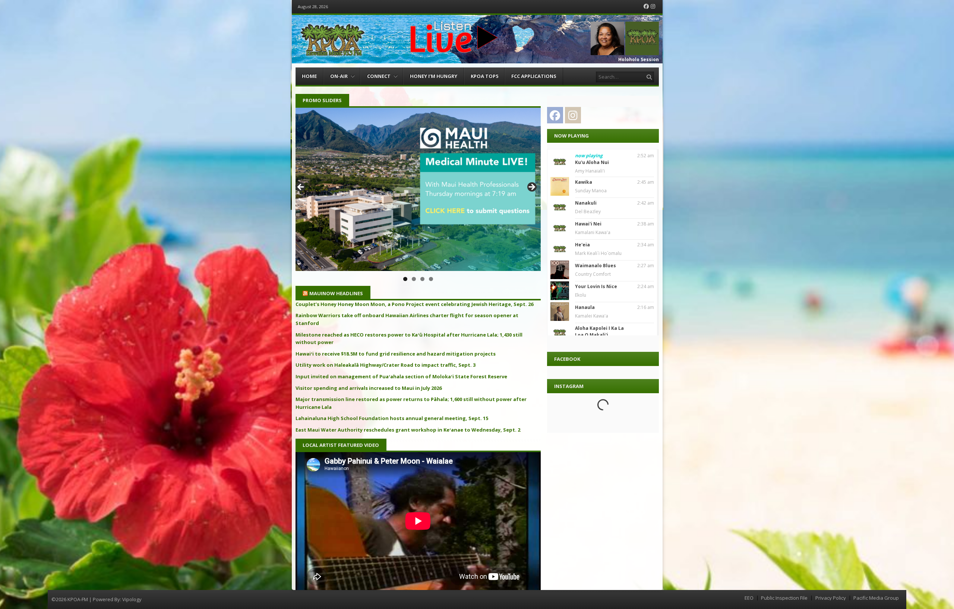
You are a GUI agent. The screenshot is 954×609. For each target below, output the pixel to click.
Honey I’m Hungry (433, 76)
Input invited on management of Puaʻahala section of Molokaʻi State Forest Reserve (401, 376)
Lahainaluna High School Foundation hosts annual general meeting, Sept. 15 (392, 418)
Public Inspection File (784, 598)
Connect (379, 76)
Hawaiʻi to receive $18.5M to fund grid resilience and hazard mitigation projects (396, 353)
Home (309, 76)
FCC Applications (533, 76)
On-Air (339, 76)
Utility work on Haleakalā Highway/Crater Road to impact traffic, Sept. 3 (386, 365)
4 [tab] (431, 279)
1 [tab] (405, 279)
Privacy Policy (830, 598)
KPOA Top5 (484, 76)
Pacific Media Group (876, 598)
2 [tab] (414, 279)
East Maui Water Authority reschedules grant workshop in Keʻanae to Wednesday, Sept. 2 (408, 429)
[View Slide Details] (418, 189)
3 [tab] (422, 279)
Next (531, 187)
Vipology (132, 599)
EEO (749, 598)
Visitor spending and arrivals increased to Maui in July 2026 (369, 388)
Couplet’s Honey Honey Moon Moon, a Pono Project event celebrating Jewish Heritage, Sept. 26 (414, 304)
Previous (301, 187)
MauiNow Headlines (336, 293)
